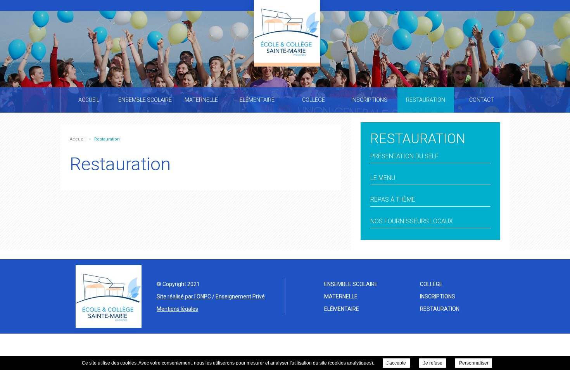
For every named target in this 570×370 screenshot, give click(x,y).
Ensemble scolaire (351, 284)
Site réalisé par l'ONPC (184, 296)
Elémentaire (341, 309)
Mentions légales (177, 309)
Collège (431, 284)
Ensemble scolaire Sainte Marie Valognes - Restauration (287, 31)
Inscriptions (437, 296)
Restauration (439, 309)
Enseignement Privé (240, 296)
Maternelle (341, 296)
